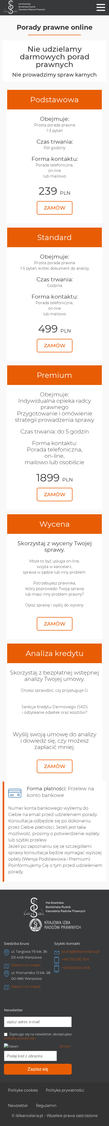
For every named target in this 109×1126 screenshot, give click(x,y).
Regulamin (46, 1105)
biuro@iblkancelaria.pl (80, 951)
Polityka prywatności (65, 1090)
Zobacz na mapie (26, 965)
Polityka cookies (23, 1090)
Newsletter (18, 1105)
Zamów (54, 208)
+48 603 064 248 (75, 967)
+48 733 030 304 (75, 959)
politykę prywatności (20, 1038)
